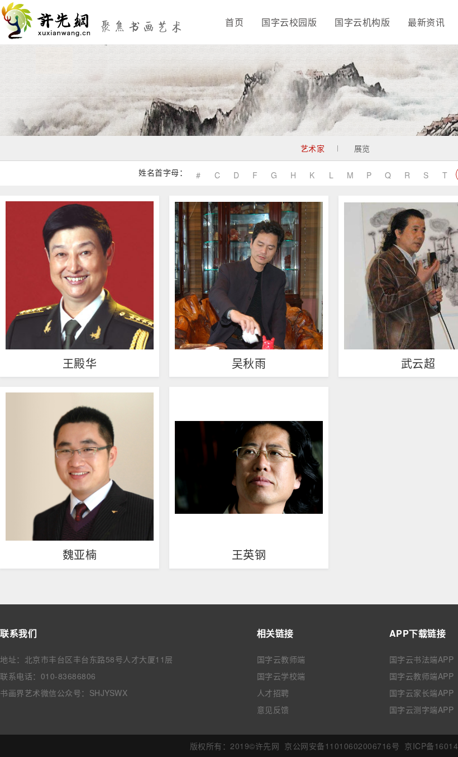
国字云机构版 (362, 22)
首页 (234, 22)
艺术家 (312, 148)
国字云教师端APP (421, 676)
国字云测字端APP (421, 709)
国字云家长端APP (421, 692)
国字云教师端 (281, 659)
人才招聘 (273, 692)
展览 (362, 148)
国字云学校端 (281, 676)
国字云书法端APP (421, 659)
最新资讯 (426, 22)
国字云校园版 (289, 22)
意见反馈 (273, 709)
